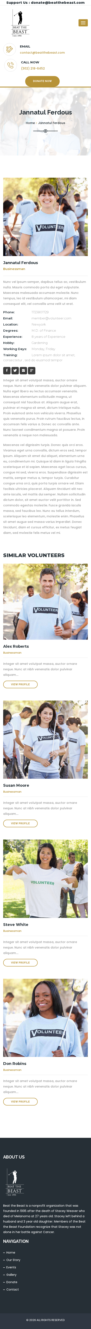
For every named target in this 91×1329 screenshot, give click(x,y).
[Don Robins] (45, 1018)
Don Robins (14, 1063)
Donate (11, 1282)
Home (10, 1252)
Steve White (15, 924)
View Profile (20, 684)
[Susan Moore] (45, 740)
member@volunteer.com (51, 318)
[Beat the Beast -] (20, 23)
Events (11, 1267)
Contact (12, 1289)
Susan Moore (16, 785)
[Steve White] (45, 879)
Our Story (13, 1260)
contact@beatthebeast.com (42, 52)
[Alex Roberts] (45, 602)
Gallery (11, 1275)
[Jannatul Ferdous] (45, 217)
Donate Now (42, 81)
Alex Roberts (16, 646)
